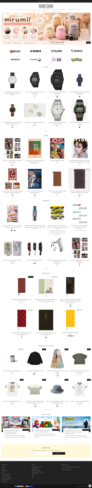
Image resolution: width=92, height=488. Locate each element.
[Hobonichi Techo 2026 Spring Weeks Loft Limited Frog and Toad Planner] (46, 286)
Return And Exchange (6, 474)
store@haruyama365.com (37, 467)
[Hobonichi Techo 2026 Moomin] (21, 320)
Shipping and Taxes (5, 475)
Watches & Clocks (36, 9)
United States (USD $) (6, 486)
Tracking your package (6, 477)
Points (3, 472)
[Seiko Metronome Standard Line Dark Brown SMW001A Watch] (12, 110)
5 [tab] (48, 43)
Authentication (5, 470)
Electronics (55, 9)
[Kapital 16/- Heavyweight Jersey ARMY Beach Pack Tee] (79, 358)
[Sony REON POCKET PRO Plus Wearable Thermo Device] (57, 248)
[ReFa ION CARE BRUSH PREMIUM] (35, 248)
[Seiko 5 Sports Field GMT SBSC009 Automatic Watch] (57, 110)
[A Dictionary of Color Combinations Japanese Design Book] (35, 148)
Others (59, 11)
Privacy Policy (4, 481)
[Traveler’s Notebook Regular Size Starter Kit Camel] (57, 179)
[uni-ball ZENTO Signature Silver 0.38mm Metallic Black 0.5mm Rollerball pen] (35, 213)
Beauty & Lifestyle (47, 9)
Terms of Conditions (5, 479)
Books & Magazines (71, 9)
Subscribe (58, 453)
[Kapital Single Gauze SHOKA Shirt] (35, 358)
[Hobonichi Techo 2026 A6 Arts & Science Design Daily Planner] (46, 320)
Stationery (62, 9)
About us (3, 467)
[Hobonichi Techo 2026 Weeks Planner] (21, 286)
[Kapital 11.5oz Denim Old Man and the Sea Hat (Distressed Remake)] (57, 389)
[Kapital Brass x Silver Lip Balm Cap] (12, 358)
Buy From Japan (53, 11)
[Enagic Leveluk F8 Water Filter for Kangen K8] (12, 248)
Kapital (28, 9)
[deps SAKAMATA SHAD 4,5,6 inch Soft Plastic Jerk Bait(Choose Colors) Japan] (57, 213)
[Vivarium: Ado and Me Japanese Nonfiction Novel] (35, 179)
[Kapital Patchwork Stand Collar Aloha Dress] (57, 358)
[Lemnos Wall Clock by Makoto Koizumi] (35, 110)
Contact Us (4, 468)
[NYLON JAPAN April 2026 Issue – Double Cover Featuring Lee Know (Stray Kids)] (79, 148)
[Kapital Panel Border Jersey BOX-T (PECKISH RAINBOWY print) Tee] (35, 389)
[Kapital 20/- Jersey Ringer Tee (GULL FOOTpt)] (12, 389)
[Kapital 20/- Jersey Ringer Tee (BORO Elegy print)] (79, 389)
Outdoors (33, 11)
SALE (12, 9)
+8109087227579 (35, 468)
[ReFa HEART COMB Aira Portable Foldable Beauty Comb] (79, 213)
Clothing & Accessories (42, 11)
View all (45, 130)
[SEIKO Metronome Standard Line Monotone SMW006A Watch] (12, 80)
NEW (14, 9)
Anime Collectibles (21, 9)
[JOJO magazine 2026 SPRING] (57, 148)
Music (79, 9)
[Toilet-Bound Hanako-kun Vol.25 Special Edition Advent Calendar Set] (12, 179)
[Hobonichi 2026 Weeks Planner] (70, 320)
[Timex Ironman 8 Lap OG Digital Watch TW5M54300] (79, 110)
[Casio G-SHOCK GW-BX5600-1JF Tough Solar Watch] (35, 80)
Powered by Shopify (80, 486)
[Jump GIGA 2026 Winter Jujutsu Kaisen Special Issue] (12, 148)
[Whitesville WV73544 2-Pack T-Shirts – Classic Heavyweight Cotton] (12, 213)
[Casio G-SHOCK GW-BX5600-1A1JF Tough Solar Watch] (57, 80)
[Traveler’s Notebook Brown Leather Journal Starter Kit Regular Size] (79, 179)
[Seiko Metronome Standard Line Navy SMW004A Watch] (79, 80)
